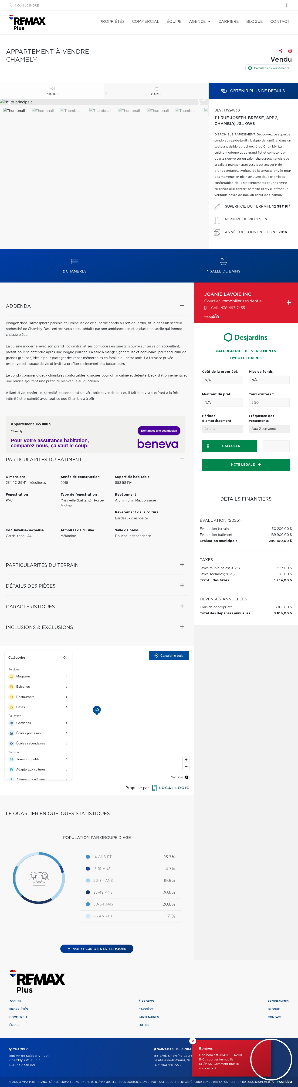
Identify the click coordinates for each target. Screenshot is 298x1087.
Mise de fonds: (261, 372)
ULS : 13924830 (227, 110)
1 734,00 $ (283, 580)
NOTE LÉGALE (243, 464)
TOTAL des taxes (214, 580)
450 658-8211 (26, 1065)
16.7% (169, 857)
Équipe (174, 22)
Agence (197, 22)
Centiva (284, 1081)
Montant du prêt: (216, 394)
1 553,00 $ (283, 568)
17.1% (170, 916)
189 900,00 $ (281, 535)
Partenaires (149, 1017)
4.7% (170, 869)
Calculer (231, 446)
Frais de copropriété (216, 607)
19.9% (169, 881)
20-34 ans (103, 880)
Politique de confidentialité (171, 1082)
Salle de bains (223, 271)
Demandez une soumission (159, 430)
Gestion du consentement (248, 1082)
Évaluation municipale (218, 541)
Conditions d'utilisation (211, 1082)
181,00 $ (285, 574)
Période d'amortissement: (217, 418)
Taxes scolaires (212, 574)
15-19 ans (102, 869)
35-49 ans (103, 892)
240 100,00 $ (280, 541)
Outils (144, 1025)
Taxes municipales (214, 568)
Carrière (228, 22)
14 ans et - (103, 857)
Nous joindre (27, 5)
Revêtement (125, 494)
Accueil (15, 1001)
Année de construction (80, 477)
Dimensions (15, 477)
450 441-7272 (171, 1065)
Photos (52, 94)
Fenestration (17, 494)
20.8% (169, 893)
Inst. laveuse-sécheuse (25, 530)
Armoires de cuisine (77, 530)
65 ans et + (104, 916)
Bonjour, (206, 1048)
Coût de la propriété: (220, 372)
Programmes (278, 1001)
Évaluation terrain (214, 529)
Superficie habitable (132, 477)
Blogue (254, 22)
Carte (156, 94)
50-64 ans (103, 904)
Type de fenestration (79, 494)
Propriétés (112, 22)
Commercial (145, 22)
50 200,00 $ (282, 529)
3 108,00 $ (283, 607)
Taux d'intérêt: (261, 394)
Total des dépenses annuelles (225, 613)
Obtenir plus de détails (257, 91)
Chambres (75, 271)
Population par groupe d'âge (97, 838)
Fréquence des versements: (261, 418)
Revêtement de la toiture (137, 512)
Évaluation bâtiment (216, 535)
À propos (146, 1001)
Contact (279, 22)
